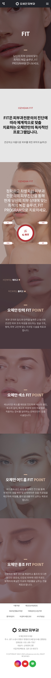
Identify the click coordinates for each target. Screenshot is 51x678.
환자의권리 (10, 617)
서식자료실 (40, 617)
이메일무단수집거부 (35, 611)
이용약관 (16, 606)
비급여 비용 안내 (25, 617)
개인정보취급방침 (31, 606)
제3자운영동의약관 (15, 611)
